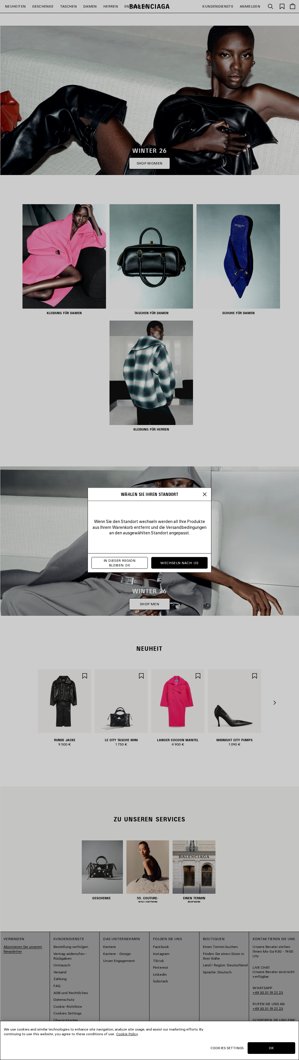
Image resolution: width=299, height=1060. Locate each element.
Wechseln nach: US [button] (179, 563)
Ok (271, 1048)
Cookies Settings (227, 1048)
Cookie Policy (127, 1034)
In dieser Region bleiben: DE (119, 562)
